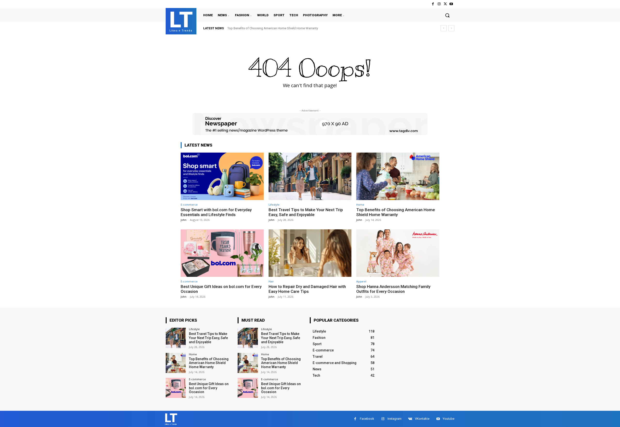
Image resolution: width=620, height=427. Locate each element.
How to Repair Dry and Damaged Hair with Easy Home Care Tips (307, 289)
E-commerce (189, 204)
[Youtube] (451, 4)
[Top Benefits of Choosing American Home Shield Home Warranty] (397, 176)
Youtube (448, 418)
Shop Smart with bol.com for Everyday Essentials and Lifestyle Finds (216, 212)
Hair (271, 281)
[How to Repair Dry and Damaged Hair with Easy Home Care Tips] (310, 253)
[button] (447, 15)
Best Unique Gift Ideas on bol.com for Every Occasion (221, 289)
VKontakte (422, 418)
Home (360, 204)
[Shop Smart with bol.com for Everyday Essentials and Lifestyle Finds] (222, 176)
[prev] (444, 28)
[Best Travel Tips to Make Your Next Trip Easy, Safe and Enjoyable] (310, 176)
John (183, 220)
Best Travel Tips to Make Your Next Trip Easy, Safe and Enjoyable (306, 212)
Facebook (367, 418)
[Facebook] (433, 4)
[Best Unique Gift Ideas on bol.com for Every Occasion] (222, 253)
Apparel (361, 281)
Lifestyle (274, 204)
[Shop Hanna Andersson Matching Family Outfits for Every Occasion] (397, 253)
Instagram (395, 418)
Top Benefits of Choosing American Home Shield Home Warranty (272, 28)
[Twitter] (445, 4)
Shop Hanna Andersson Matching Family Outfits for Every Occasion (393, 289)
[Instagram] (439, 4)
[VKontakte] (410, 419)
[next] (451, 28)
